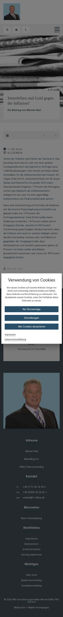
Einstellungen (31, 317)
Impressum (10, 334)
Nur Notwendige (31, 309)
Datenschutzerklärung (15, 339)
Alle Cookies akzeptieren (31, 326)
